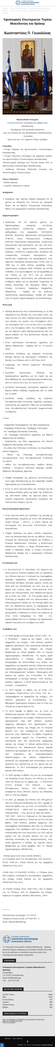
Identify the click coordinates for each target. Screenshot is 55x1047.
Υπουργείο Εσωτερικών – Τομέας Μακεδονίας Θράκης (30, 8)
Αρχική (5, 8)
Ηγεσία (5, 11)
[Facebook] (27, 1042)
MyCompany (47, 1045)
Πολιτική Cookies (9, 1023)
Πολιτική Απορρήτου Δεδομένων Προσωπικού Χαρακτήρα (23, 1020)
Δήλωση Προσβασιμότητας (12, 1021)
